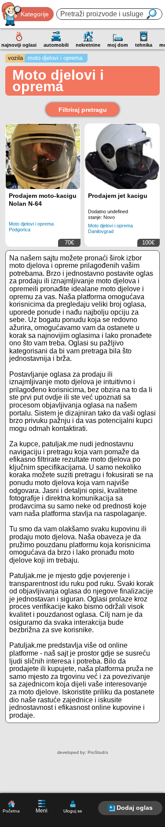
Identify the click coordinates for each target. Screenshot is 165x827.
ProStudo (98, 752)
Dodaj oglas (135, 807)
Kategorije (35, 14)
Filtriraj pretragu (83, 109)
